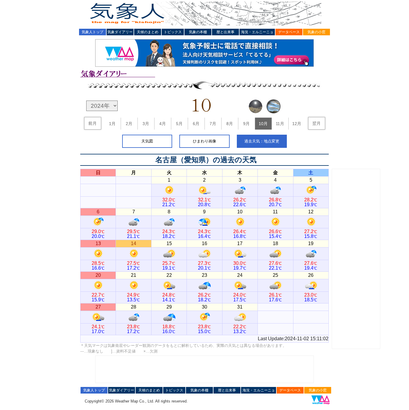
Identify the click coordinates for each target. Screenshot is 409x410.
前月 (92, 123)
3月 (146, 124)
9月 (246, 124)
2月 (129, 124)
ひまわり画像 (204, 141)
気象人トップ (92, 32)
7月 (213, 124)
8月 (229, 124)
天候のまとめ (147, 32)
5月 (179, 124)
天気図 (147, 141)
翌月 (316, 123)
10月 (263, 124)
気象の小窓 (316, 32)
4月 (162, 124)
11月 (280, 124)
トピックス (173, 32)
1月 (112, 124)
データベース (289, 32)
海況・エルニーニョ (257, 32)
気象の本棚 (198, 32)
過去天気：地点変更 (261, 141)
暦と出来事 (225, 32)
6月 (196, 124)
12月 (296, 124)
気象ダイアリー (120, 32)
